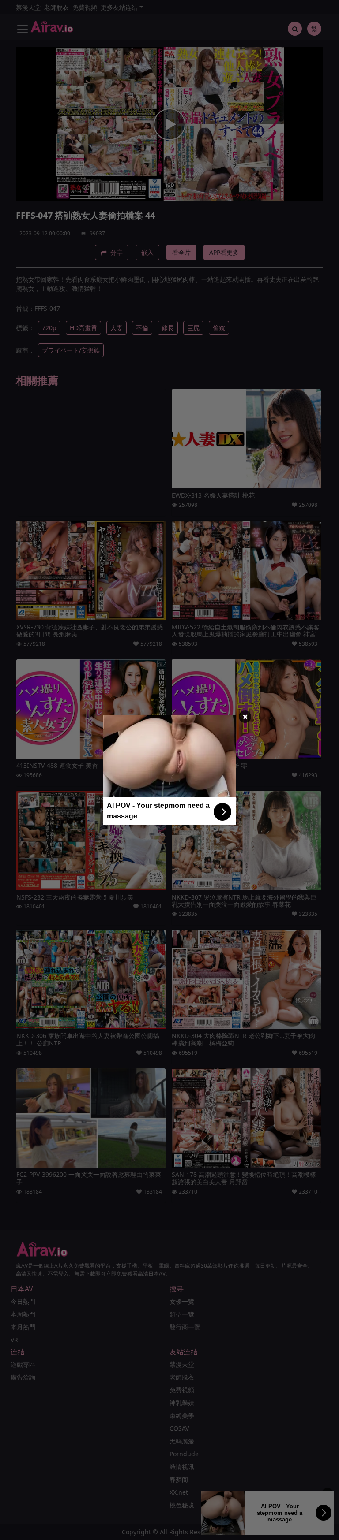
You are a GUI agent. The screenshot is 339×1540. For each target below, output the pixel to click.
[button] (245, 716)
